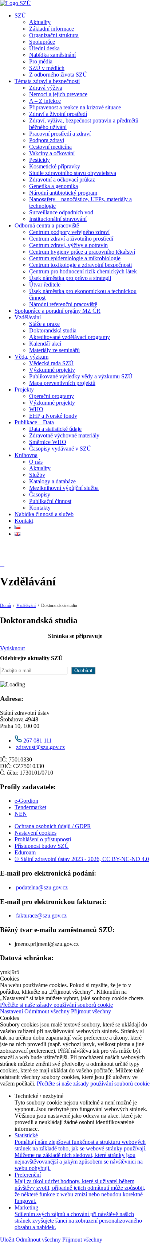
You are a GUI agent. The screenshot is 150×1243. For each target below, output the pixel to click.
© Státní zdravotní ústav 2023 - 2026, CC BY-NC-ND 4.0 (82, 859)
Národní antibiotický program (63, 193)
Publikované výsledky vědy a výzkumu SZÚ (81, 376)
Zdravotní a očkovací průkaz (62, 179)
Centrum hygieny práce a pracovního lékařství (82, 252)
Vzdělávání (28, 317)
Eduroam (25, 852)
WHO (36, 409)
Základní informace (51, 29)
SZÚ (20, 15)
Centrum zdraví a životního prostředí (71, 238)
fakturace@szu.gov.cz (41, 915)
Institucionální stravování (58, 219)
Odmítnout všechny (47, 1011)
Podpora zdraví (46, 140)
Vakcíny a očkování (52, 153)
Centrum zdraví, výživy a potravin (68, 245)
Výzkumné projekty (52, 370)
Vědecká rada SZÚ (51, 363)
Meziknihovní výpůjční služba (64, 488)
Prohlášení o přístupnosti (43, 839)
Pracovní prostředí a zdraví (60, 133)
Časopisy (39, 494)
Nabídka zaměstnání (52, 55)
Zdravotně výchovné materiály (64, 435)
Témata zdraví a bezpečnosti (47, 81)
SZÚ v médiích (46, 68)
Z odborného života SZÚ (58, 74)
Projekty (24, 389)
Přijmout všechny (91, 1011)
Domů (5, 605)
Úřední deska (44, 48)
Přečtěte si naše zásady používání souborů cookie (56, 1005)
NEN (21, 814)
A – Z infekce (45, 101)
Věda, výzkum (31, 357)
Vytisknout (12, 648)
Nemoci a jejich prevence (58, 94)
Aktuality (40, 22)
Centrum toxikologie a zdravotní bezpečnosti (80, 265)
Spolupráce (42, 42)
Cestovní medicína (50, 147)
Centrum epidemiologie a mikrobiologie (75, 258)
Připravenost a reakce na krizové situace (75, 107)
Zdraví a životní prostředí (58, 114)
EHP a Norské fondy (53, 416)
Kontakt (24, 521)
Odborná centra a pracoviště (47, 225)
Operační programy (51, 396)
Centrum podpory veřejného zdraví (69, 232)
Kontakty (40, 507)
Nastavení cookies (35, 833)
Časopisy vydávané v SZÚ (60, 448)
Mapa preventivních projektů (62, 383)
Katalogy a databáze (52, 481)
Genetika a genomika (53, 186)
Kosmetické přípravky (54, 166)
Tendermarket (30, 807)
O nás (36, 462)
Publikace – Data (34, 422)
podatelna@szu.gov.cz (42, 887)
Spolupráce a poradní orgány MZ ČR (57, 311)
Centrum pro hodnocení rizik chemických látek (83, 271)
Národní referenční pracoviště (63, 304)
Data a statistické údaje (55, 429)
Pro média (40, 61)
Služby (37, 475)
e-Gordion (26, 801)
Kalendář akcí (45, 343)
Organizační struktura (54, 35)
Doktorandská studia (52, 330)
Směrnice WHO (47, 442)
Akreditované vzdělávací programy (69, 337)
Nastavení (12, 1011)
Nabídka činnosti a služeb (44, 514)
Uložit (8, 1239)
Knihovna (26, 455)
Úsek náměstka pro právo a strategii (70, 278)
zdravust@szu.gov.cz (40, 747)
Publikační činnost (50, 501)
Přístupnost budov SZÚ (42, 846)
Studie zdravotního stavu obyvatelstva (72, 173)
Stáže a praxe (44, 324)
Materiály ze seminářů (54, 350)
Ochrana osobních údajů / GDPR (53, 826)
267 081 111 (37, 740)
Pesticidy (39, 160)
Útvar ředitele (44, 284)
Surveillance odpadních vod (61, 212)
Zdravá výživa (45, 88)
